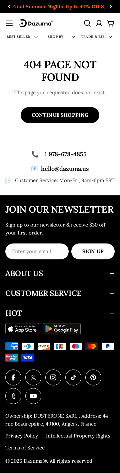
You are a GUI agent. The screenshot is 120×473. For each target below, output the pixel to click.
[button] (9, 7)
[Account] (99, 23)
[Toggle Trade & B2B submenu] (110, 37)
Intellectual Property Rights (78, 436)
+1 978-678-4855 (59, 154)
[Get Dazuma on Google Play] (62, 328)
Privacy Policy (21, 436)
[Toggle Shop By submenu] (73, 37)
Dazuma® (35, 461)
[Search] (87, 23)
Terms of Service (25, 447)
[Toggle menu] (9, 23)
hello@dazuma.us (60, 168)
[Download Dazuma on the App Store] (22, 328)
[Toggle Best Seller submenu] (36, 37)
